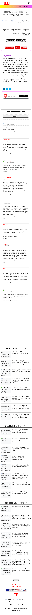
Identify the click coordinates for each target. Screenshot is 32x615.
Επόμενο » (24, 47)
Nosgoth (9, 177)
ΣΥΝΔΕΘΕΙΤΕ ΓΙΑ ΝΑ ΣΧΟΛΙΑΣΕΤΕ (16, 112)
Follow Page (23, 95)
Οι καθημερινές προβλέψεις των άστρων (5, 31)
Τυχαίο (17, 47)
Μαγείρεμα (7, 56)
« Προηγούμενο (9, 47)
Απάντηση (5, 133)
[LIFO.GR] (6, 3)
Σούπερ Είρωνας (11, 123)
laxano (5, 201)
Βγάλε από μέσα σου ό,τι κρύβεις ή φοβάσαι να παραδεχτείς (16, 31)
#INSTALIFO (15, 6)
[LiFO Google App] (10, 600)
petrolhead (6, 224)
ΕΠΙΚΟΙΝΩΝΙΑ (16, 586)
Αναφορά (5, 131)
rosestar (9, 289)
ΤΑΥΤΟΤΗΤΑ (16, 584)
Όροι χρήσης (7, 608)
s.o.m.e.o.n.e (6, 244)
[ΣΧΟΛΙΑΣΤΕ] (25, 89)
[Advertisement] (16, 327)
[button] (2, 3)
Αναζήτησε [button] (18, 40)
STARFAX (5, 28)
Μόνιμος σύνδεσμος (12, 131)
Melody (9, 160)
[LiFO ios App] (21, 600)
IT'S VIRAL (26, 28)
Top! (24, 40)
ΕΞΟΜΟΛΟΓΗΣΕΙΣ (7, 6)
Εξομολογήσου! (10, 40)
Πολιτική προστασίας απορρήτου (19, 608)
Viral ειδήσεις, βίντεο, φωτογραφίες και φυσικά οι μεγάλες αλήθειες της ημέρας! (26, 32)
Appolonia (5, 268)
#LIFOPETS (21, 6)
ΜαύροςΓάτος (6, 139)
